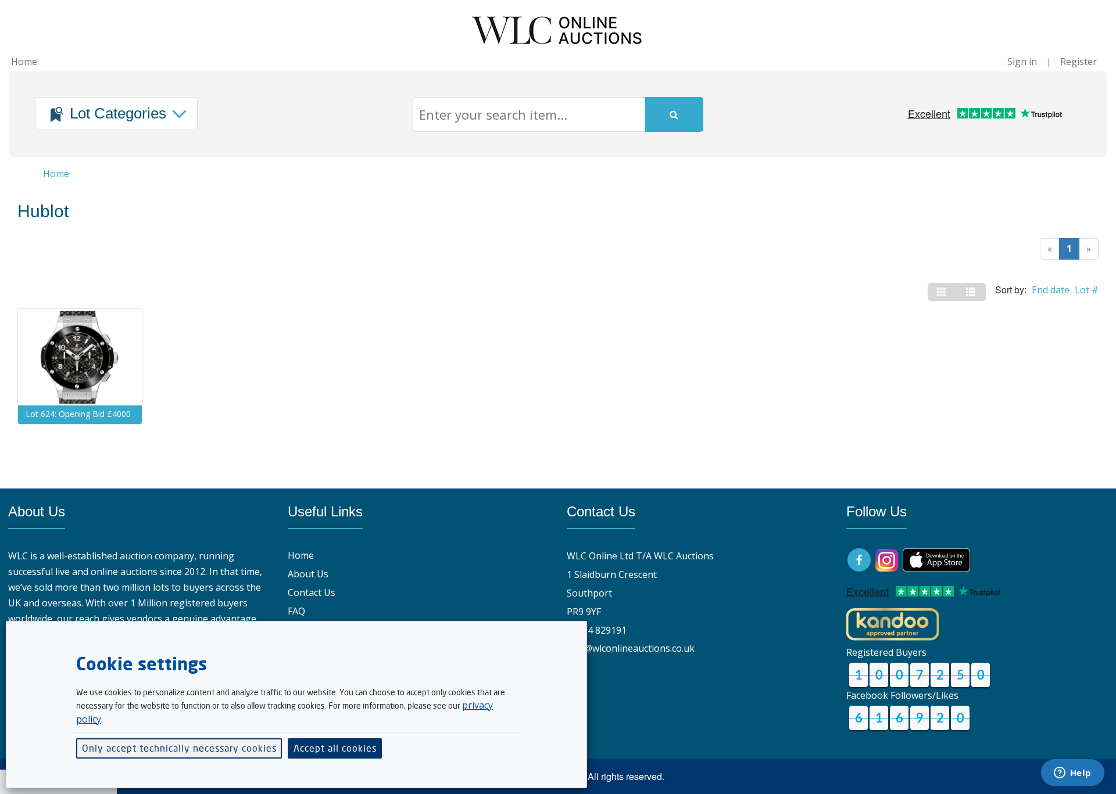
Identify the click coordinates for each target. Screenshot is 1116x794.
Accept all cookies (335, 748)
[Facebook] (860, 558)
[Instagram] (886, 558)
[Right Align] (971, 292)
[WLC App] (936, 558)
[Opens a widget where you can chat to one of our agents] (1072, 773)
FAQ (296, 611)
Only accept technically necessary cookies (179, 748)
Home (24, 61)
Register (1078, 61)
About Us (308, 573)
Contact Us (311, 592)
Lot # (1087, 289)
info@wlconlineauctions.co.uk (631, 648)
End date (1051, 289)
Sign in (1022, 61)
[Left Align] (942, 292)
